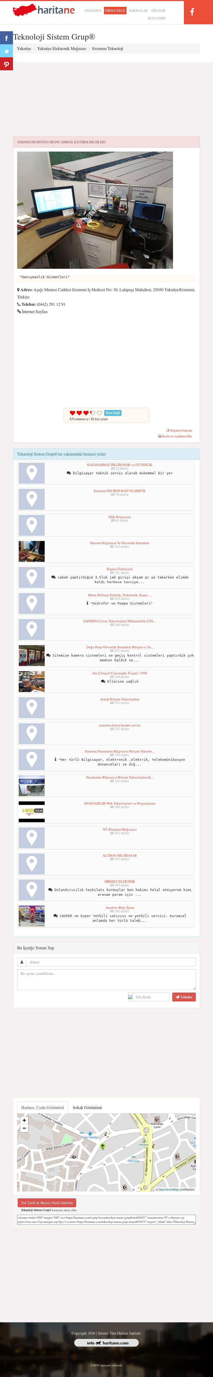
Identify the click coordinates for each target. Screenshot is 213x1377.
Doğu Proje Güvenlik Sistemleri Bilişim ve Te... (119, 647)
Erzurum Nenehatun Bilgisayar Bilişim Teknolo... (119, 751)
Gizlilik (158, 10)
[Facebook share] (6, 37)
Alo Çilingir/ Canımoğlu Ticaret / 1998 (119, 673)
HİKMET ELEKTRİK (120, 881)
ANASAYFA (93, 10)
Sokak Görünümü (87, 1107)
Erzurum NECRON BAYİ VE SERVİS (119, 490)
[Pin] (6, 63)
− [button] (24, 1128)
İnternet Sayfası (34, 311)
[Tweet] (6, 50)
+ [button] (24, 1120)
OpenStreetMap (169, 1189)
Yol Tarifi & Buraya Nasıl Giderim (47, 1202)
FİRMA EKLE (115, 10)
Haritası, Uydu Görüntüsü (42, 1107)
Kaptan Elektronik (120, 568)
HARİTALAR (138, 10)
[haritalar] (43, 9)
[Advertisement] (106, 99)
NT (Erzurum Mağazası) (119, 829)
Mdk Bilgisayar (120, 516)
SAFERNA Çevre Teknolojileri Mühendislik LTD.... (119, 621)
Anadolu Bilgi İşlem (119, 907)
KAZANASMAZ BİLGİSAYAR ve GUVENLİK (119, 464)
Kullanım (156, 18)
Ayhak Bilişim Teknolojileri (119, 699)
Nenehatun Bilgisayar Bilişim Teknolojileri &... (119, 777)
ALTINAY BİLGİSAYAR (120, 855)
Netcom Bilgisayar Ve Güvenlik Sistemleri (119, 542)
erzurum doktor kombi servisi (119, 725)
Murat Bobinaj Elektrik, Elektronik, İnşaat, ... (119, 595)
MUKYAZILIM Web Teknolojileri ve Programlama (119, 803)
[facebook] (192, 11)
